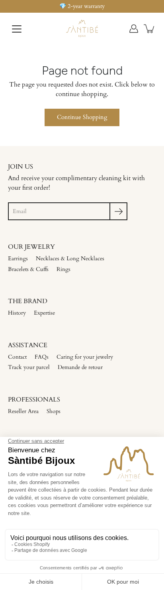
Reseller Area (23, 411)
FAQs (42, 357)
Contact (17, 357)
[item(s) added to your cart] (149, 28)
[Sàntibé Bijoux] (82, 28)
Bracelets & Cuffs (28, 269)
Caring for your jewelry (85, 357)
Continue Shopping (82, 117)
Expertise (44, 313)
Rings (63, 269)
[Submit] (118, 211)
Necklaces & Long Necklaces (70, 258)
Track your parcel (29, 367)
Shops (54, 411)
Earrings (18, 258)
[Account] (133, 28)
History (17, 313)
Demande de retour (80, 367)
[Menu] (16, 29)
